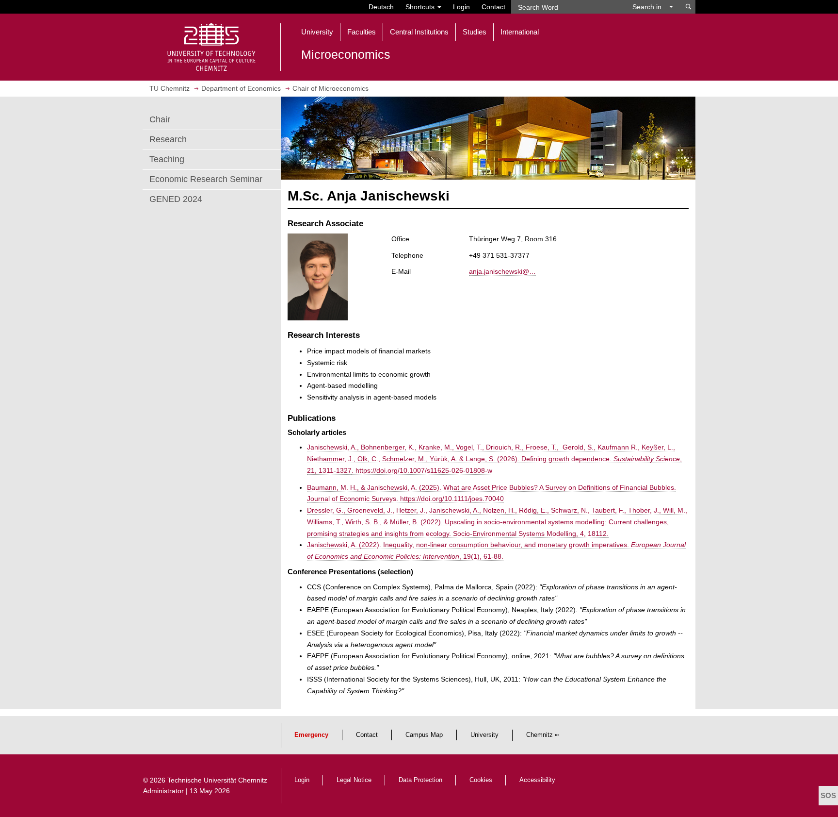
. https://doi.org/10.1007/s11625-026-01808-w (422, 470)
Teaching (166, 159)
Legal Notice (354, 780)
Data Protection (420, 780)
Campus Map (424, 735)
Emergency (311, 735)
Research (168, 139)
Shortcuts (420, 7)
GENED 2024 (175, 199)
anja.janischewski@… (502, 271)
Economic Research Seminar (205, 179)
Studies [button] (474, 32)
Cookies (480, 780)
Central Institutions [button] (419, 32)
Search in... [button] (650, 7)
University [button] (317, 32)
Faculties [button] (361, 32)
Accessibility (537, 780)
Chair (159, 119)
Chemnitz (539, 735)
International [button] (519, 32)
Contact (493, 7)
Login (461, 7)
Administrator (163, 791)
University (484, 735)
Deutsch (381, 7)
